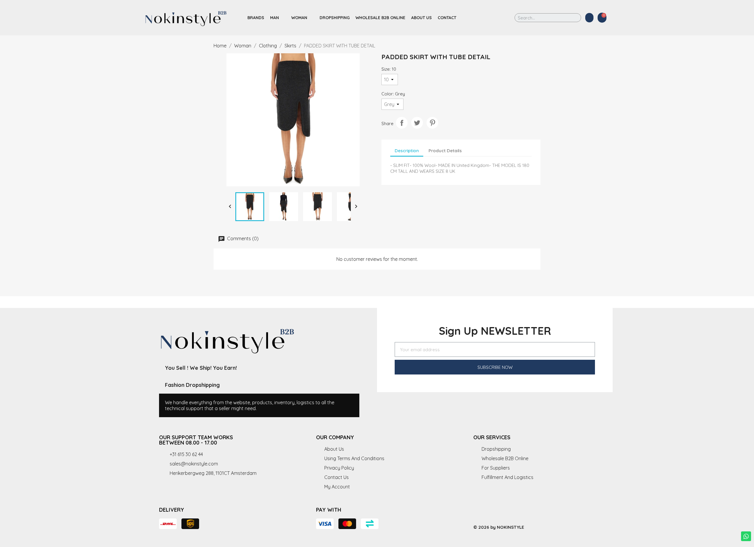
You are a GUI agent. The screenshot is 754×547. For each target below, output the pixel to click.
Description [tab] (407, 150)
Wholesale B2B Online (380, 17)
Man (274, 17)
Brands (255, 17)
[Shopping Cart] (602, 18)
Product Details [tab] (445, 150)
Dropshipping (335, 17)
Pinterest (432, 123)
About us (421, 17)
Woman (299, 17)
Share (402, 123)
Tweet (417, 123)
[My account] (589, 17)
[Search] (572, 18)
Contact (447, 17)
